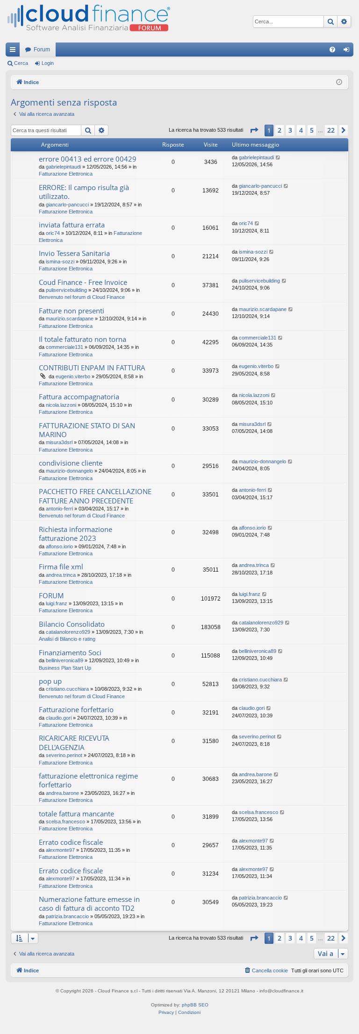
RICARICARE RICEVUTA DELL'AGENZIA (74, 742)
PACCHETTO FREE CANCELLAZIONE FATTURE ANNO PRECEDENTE (95, 496)
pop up (50, 681)
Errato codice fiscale (71, 842)
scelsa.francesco (65, 821)
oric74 (53, 233)
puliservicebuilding (66, 290)
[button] (254, 130)
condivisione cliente (70, 462)
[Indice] (88, 21)
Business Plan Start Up (65, 668)
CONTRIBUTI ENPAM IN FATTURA (92, 367)
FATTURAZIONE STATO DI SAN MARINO (87, 430)
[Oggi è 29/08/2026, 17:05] (339, 82)
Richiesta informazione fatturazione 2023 (75, 533)
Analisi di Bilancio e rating (67, 639)
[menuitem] (332, 49)
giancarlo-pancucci (67, 204)
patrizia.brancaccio (67, 916)
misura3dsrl (59, 442)
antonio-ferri (59, 508)
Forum (42, 49)
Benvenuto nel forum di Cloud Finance (82, 297)
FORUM (51, 595)
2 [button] (279, 130)
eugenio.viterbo (73, 376)
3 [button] (290, 130)
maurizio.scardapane (69, 318)
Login (48, 63)
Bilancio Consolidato (72, 624)
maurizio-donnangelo (69, 471)
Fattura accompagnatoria (79, 396)
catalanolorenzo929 (68, 632)
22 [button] (331, 130)
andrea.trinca (61, 575)
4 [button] (301, 130)
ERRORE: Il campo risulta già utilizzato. (84, 192)
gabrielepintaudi (63, 167)
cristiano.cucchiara (67, 689)
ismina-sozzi (60, 261)
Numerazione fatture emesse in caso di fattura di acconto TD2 (89, 903)
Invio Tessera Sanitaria (74, 253)
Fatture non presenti (71, 310)
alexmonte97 (60, 850)
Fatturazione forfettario (76, 709)
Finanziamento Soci (70, 652)
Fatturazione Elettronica (66, 174)
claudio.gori (59, 718)
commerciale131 (64, 347)
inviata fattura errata (72, 224)
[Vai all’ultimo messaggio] (278, 157)
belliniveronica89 (64, 660)
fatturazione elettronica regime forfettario (88, 780)
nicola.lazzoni (61, 405)
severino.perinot (64, 755)
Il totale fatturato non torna (82, 339)
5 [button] (312, 130)
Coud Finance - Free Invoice (83, 282)
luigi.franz (56, 603)
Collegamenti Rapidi (14, 51)
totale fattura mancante (76, 813)
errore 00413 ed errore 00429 (87, 158)
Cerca (21, 63)
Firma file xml (61, 566)
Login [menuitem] (348, 51)
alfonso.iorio (59, 546)
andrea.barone (62, 793)
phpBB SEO (195, 1004)
